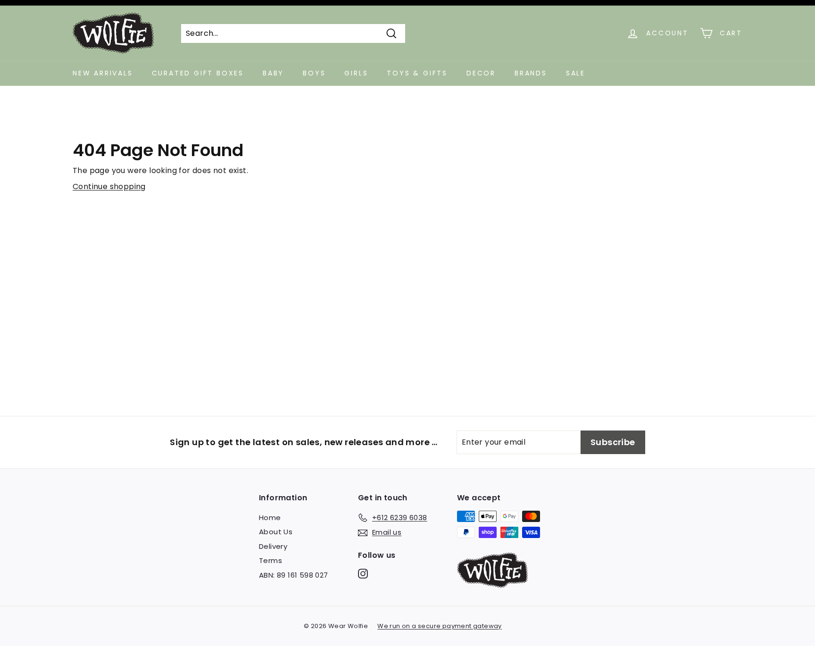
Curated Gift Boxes (198, 73)
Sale (575, 73)
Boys (314, 73)
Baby (273, 73)
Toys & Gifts (417, 73)
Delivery (273, 546)
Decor (481, 73)
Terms (270, 560)
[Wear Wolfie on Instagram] (363, 573)
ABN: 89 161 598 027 (293, 575)
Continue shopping (109, 186)
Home (270, 517)
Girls (356, 73)
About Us (275, 532)
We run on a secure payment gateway (439, 625)
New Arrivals (103, 73)
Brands (531, 73)
